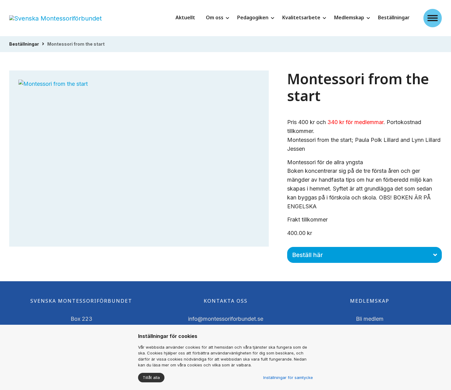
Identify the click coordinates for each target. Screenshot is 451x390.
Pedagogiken (252, 17)
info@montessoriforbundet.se (225, 319)
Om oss (214, 17)
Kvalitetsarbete (301, 17)
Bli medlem (370, 319)
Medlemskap (349, 17)
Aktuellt (185, 17)
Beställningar (394, 17)
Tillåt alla (151, 377)
